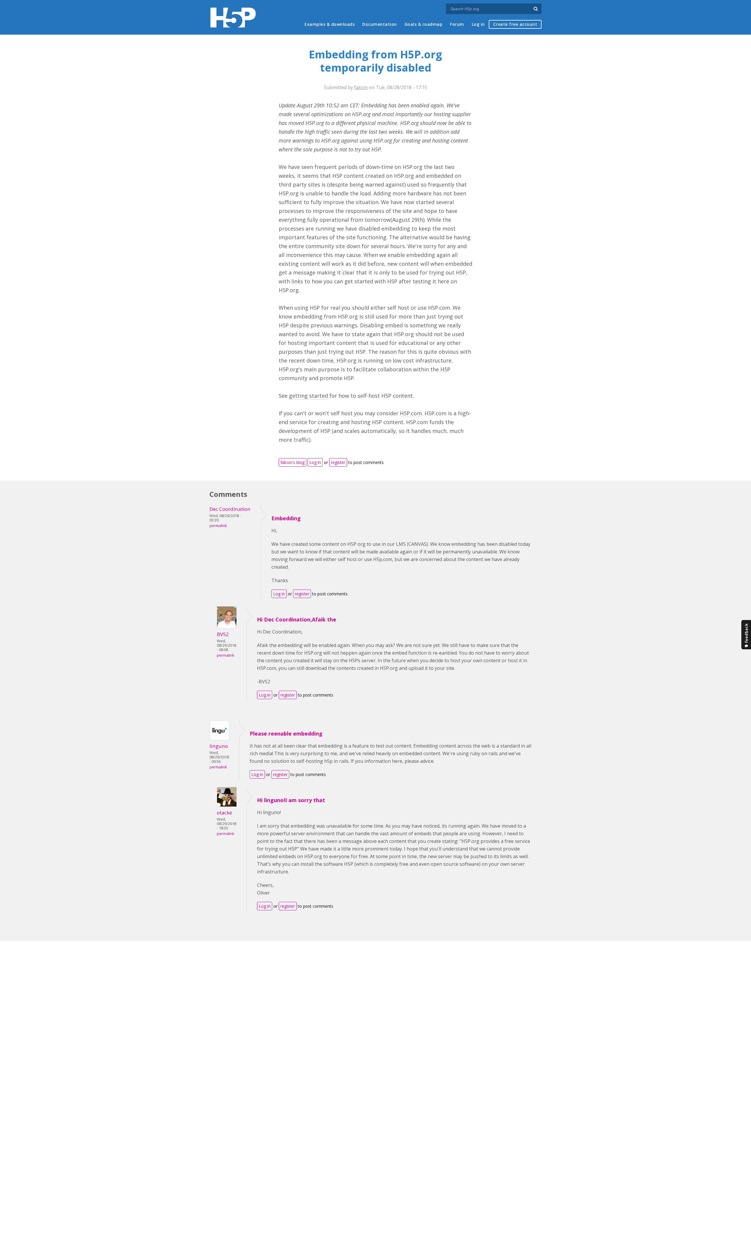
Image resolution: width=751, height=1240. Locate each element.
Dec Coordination (230, 509)
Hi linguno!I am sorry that (291, 800)
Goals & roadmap (424, 24)
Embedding (286, 518)
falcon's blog (292, 462)
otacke (224, 812)
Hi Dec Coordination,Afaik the (296, 619)
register (338, 462)
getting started (308, 395)
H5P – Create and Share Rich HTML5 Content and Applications (233, 17)
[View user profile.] (227, 627)
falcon (361, 87)
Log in (478, 24)
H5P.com (411, 413)
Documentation (379, 24)
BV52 (223, 634)
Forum (457, 24)
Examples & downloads (330, 24)
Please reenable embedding (286, 733)
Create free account (515, 24)
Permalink (218, 525)
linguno (218, 746)
